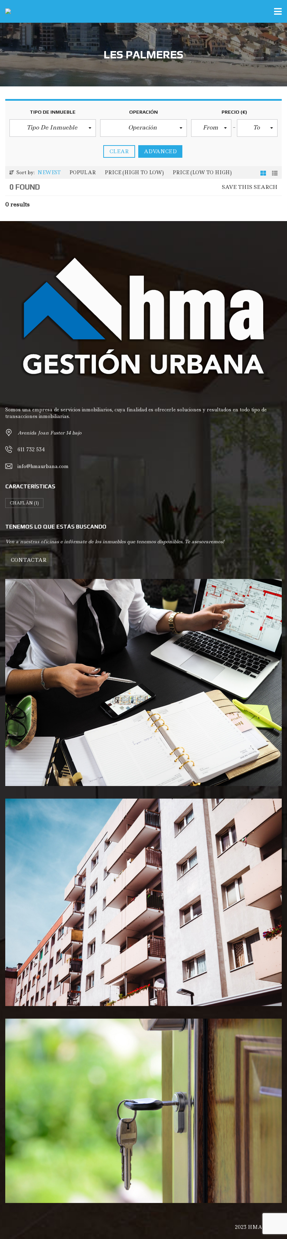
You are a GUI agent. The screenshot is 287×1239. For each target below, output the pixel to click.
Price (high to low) (134, 172)
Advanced (160, 151)
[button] (52, 128)
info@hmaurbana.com (43, 466)
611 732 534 (31, 449)
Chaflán (24, 503)
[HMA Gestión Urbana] (5, 11)
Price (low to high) (202, 172)
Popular (82, 172)
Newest (49, 172)
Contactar (29, 560)
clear (119, 151)
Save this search (250, 187)
